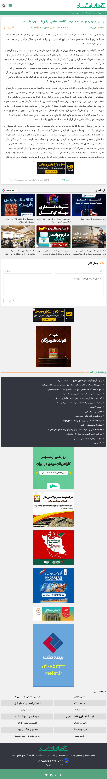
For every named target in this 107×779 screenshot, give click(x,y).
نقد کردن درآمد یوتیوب (27, 729)
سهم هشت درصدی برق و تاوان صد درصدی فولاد (82, 420)
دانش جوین (79, 697)
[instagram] (55, 776)
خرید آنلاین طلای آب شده (27, 716)
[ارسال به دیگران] (9, 27)
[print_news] (13, 27)
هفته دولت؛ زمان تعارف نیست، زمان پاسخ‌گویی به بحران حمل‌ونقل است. (73, 429)
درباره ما (47, 765)
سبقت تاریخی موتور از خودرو (91, 425)
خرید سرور (80, 736)
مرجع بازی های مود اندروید (27, 736)
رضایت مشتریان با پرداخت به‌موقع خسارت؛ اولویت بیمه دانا (79, 403)
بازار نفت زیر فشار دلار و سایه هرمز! (88, 416)
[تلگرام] (5, 27)
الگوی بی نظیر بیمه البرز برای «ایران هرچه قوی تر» (87, 13)
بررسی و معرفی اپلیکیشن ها (27, 697)
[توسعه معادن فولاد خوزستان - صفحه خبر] (53, 509)
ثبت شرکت (80, 710)
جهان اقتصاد (55, 755)
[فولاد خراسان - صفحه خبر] (53, 585)
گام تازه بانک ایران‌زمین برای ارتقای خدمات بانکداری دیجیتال (78, 398)
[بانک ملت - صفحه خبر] (53, 614)
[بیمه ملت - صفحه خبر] (53, 655)
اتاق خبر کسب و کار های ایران (27, 703)
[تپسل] (34, 162)
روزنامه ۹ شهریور (95, 407)
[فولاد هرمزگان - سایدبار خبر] (53, 346)
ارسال (11, 301)
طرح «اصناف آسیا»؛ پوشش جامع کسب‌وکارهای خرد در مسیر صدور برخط (73, 389)
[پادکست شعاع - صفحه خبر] (53, 468)
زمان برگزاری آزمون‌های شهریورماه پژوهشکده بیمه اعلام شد (79, 380)
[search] (3, 5)
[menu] (10, 5)
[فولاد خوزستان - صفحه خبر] (53, 547)
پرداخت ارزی (27, 710)
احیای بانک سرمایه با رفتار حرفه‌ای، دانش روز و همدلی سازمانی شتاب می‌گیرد (72, 385)
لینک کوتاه (66, 180)
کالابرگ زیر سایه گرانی (93, 411)
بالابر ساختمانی (80, 723)
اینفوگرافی (98, 443)
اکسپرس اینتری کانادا (27, 723)
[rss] (60, 776)
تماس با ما (58, 765)
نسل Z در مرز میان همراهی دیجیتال (88, 438)
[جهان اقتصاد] (87, 6)
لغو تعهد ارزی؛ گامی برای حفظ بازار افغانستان (84, 434)
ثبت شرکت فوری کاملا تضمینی (80, 716)
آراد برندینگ (79, 703)
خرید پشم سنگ (80, 729)
